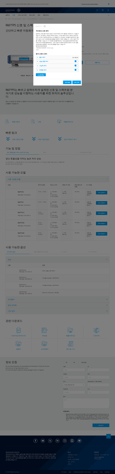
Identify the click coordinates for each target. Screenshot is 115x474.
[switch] (76, 61)
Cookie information (41, 46)
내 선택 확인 (41, 75)
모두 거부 (76, 82)
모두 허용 (67, 82)
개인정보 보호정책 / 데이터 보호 (44, 48)
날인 (37, 49)
